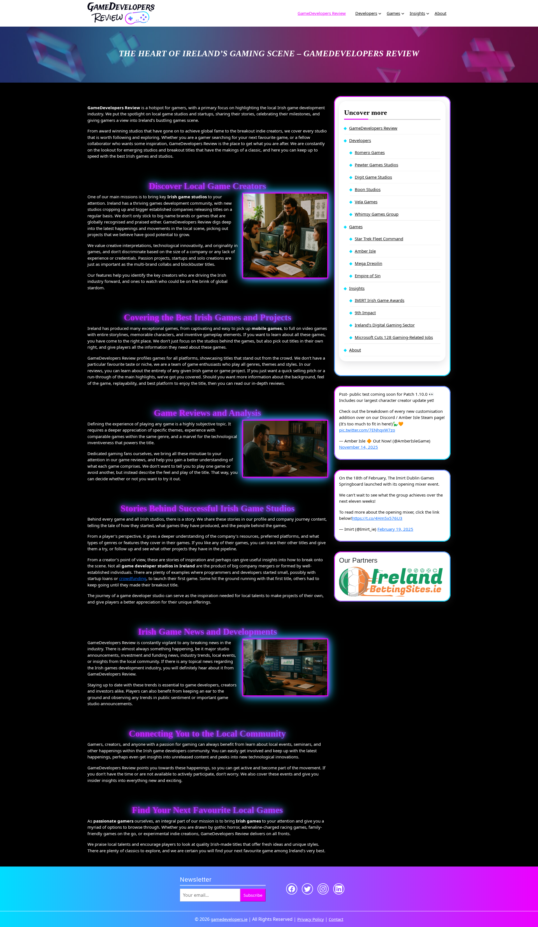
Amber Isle (365, 251)
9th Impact (365, 312)
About (440, 13)
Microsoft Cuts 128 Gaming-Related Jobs (394, 337)
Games (393, 13)
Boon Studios (368, 189)
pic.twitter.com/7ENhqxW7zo (367, 430)
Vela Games (366, 201)
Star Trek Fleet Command (379, 238)
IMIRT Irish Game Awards (379, 300)
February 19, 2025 (395, 529)
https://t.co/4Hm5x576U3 (377, 518)
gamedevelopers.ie (229, 919)
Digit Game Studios (373, 177)
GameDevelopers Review (322, 13)
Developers (366, 13)
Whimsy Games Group (376, 214)
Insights (417, 13)
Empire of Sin (368, 275)
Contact (336, 919)
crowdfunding (132, 578)
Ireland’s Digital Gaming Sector (385, 325)
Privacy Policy (310, 919)
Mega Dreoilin (368, 263)
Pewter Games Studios (376, 164)
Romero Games (370, 152)
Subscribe (253, 895)
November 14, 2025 (358, 447)
